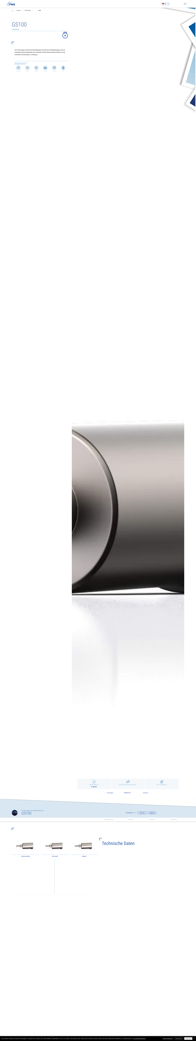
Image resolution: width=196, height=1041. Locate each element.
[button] (39, 10)
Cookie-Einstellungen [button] (168, 1038)
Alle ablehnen (178, 1038)
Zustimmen (188, 1038)
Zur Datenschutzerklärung (139, 1038)
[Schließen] (194, 1038)
